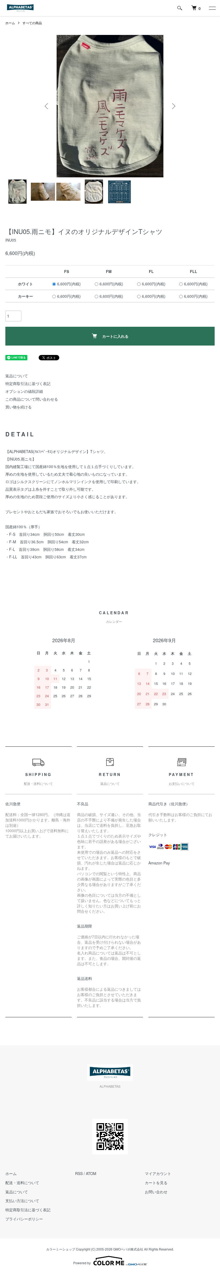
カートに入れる (115, 336)
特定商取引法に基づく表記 (27, 383)
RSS (79, 1173)
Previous (47, 106)
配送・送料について (22, 1182)
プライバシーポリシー (24, 1218)
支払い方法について (22, 1200)
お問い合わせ (156, 1191)
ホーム (10, 22)
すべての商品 (32, 22)
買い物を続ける (18, 406)
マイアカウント (158, 1173)
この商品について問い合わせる (31, 399)
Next (173, 106)
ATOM (91, 1173)
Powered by (82, 1262)
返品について (16, 375)
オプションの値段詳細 (24, 391)
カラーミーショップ (60, 1249)
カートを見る (156, 1182)
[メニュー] (212, 8)
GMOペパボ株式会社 (128, 1249)
